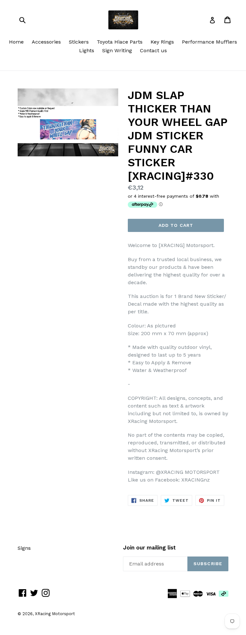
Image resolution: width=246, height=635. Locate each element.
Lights (86, 50)
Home (16, 42)
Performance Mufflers (209, 42)
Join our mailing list (149, 547)
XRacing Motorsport (55, 613)
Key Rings (162, 42)
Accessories (46, 42)
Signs (24, 548)
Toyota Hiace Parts (120, 42)
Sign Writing (117, 50)
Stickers (79, 42)
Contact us (153, 50)
